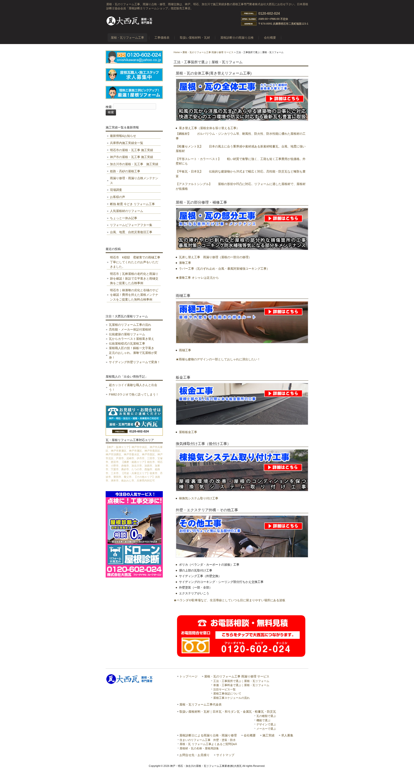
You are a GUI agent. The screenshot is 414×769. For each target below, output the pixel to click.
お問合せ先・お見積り (194, 755)
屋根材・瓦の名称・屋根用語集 (199, 748)
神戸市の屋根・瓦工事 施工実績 (131, 157)
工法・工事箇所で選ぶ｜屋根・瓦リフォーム (241, 681)
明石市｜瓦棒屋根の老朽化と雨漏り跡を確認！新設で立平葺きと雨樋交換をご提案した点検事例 (134, 278)
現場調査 (116, 189)
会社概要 (250, 735)
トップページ (188, 676)
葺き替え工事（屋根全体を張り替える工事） (209, 128)
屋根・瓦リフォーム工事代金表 (200, 704)
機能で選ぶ (263, 720)
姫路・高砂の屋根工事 (125, 171)
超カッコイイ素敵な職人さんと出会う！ (133, 387)
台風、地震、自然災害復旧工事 (131, 232)
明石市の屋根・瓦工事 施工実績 (131, 150)
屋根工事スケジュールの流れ (231, 697)
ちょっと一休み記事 (123, 218)
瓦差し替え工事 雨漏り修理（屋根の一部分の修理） (215, 257)
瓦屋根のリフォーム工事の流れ (130, 324)
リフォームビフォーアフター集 (131, 225)
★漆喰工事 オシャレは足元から (197, 277)
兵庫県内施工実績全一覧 (126, 143)
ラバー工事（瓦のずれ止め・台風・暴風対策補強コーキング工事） (224, 268)
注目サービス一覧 (224, 689)
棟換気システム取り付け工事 (198, 498)
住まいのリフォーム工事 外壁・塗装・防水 (208, 740)
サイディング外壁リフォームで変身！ (134, 362)
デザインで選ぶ (266, 724)
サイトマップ (225, 755)
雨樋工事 (185, 350)
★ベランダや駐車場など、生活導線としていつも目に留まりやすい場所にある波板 (229, 600)
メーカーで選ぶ (266, 728)
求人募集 (287, 735)
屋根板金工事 (188, 432)
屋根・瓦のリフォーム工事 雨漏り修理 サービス (208, 52)
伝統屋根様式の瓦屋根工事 (127, 343)
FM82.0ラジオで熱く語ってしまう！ (134, 394)
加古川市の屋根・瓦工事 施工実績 (134, 164)
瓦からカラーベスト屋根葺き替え (131, 338)
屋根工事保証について (227, 693)
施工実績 (268, 735)
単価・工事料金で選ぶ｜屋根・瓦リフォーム (241, 685)
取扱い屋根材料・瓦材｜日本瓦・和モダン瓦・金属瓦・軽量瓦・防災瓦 (227, 711)
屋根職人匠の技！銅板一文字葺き (131, 348)
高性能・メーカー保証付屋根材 (130, 329)
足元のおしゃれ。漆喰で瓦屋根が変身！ (133, 355)
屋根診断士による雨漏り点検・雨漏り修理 (208, 735)
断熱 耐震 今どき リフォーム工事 (132, 204)
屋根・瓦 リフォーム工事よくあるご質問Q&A (208, 744)
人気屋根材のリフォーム (126, 211)
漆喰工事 (185, 262)
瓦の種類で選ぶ (266, 716)
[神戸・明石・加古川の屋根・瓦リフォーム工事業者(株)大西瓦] (130, 25)
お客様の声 (117, 197)
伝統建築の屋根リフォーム (127, 334)
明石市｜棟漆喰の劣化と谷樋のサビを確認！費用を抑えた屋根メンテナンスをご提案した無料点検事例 (134, 294)
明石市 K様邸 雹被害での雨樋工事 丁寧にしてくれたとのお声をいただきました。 (135, 262)
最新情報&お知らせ (123, 136)
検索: (109, 107)
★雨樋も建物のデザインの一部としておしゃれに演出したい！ (218, 359)
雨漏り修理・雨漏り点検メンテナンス (134, 180)
